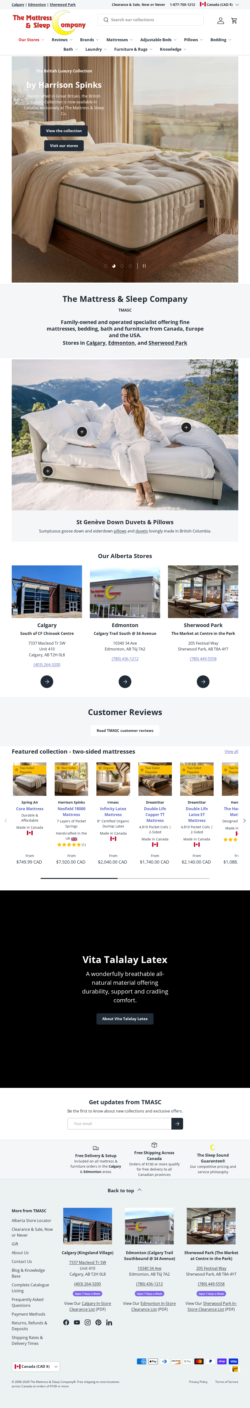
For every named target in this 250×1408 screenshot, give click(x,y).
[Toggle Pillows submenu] (201, 40)
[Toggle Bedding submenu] (230, 40)
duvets (141, 531)
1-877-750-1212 (182, 4)
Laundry (93, 49)
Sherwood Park (167, 342)
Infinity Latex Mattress (113, 811)
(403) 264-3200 (47, 664)
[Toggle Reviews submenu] (71, 40)
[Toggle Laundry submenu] (105, 49)
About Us (20, 1252)
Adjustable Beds (156, 39)
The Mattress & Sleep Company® (53, 1382)
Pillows (191, 39)
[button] (234, 20)
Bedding (218, 39)
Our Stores (29, 39)
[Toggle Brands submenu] (97, 40)
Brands (87, 39)
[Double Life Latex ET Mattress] (197, 779)
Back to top (121, 1190)
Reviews (60, 39)
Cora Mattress (29, 808)
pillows (120, 531)
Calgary (95, 342)
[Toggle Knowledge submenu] (185, 49)
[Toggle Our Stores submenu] (43, 40)
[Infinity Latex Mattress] (113, 779)
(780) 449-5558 (203, 658)
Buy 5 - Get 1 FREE (45, 168)
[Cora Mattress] (29, 779)
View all (231, 751)
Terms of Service (226, 1382)
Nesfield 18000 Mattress (71, 811)
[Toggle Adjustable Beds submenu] (175, 40)
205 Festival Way (211, 1268)
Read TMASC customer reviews (125, 730)
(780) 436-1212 (125, 658)
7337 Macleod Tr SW (87, 1262)
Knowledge (170, 49)
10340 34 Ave (149, 1268)
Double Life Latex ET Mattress (197, 814)
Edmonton (121, 342)
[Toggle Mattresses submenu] (131, 40)
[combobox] (150, 19)
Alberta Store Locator (31, 1220)
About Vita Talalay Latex (125, 1018)
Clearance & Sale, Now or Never (138, 4)
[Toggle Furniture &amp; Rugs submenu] (151, 49)
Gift (15, 1244)
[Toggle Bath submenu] (76, 49)
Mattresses (117, 39)
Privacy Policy (198, 1382)
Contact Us (22, 1261)
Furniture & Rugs (130, 49)
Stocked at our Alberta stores (56, 153)
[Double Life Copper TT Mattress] (155, 779)
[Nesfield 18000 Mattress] (71, 779)
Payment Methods (28, 1314)
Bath (68, 49)
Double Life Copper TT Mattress (155, 814)
